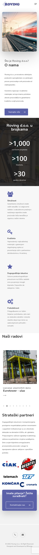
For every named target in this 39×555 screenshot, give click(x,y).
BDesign (29, 546)
